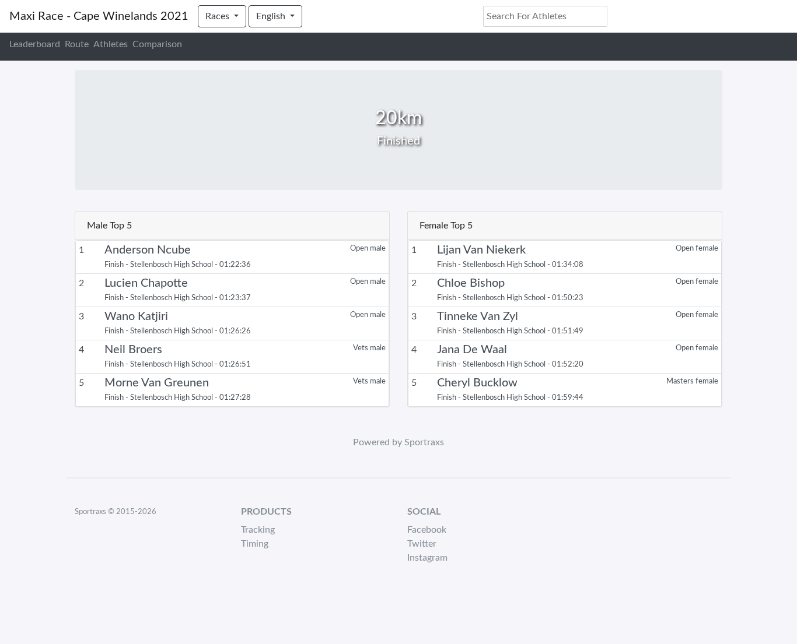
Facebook (426, 529)
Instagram (427, 557)
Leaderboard (34, 44)
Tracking (258, 529)
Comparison (157, 44)
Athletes (110, 44)
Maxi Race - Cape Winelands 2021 (98, 16)
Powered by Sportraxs (398, 442)
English (272, 16)
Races (218, 16)
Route (77, 44)
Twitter (421, 543)
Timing (254, 543)
